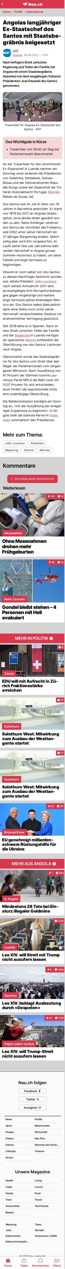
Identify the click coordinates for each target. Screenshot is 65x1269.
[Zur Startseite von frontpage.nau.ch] (32, 4)
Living (38, 1180)
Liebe (9, 1186)
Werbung (11, 1224)
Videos (10, 1138)
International (34, 11)
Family (9, 1193)
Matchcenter (42, 1125)
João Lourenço (45, 281)
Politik (18, 11)
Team (38, 1224)
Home (7, 11)
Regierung (22, 335)
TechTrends (42, 1206)
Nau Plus (40, 1138)
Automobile (12, 1206)
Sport (9, 1125)
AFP (15, 51)
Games (10, 1144)
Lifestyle (11, 1151)
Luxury (39, 1186)
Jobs (8, 1230)
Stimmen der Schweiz (47, 1144)
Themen (39, 1151)
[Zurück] (2, 4)
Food (38, 1193)
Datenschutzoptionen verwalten (19, 1241)
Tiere (9, 1199)
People (10, 1132)
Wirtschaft (41, 1132)
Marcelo (54, 192)
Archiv (9, 1157)
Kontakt (39, 1230)
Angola (17, 55)
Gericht (30, 340)
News (9, 1119)
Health (9, 1180)
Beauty (10, 1212)
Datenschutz (13, 1235)
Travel (38, 1199)
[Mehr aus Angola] (32, 864)
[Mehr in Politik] (32, 638)
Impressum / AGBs (46, 1235)
